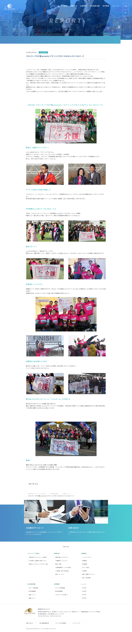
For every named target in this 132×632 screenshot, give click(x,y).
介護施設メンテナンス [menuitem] (61, 560)
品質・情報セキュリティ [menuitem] (88, 574)
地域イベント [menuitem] (32, 594)
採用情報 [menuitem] (106, 6)
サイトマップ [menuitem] (76, 623)
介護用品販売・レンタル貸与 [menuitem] (63, 567)
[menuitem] (126, 6)
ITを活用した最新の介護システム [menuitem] (38, 560)
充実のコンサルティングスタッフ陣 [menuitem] (38, 564)
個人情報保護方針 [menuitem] (44, 623)
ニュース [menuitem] (115, 6)
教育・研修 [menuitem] (58, 564)
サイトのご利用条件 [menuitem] (61, 623)
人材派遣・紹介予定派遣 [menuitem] (62, 571)
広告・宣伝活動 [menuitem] (86, 577)
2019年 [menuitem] (84, 588)
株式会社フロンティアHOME (37, 494)
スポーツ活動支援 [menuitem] (33, 588)
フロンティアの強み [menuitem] (60, 6)
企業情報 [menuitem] (83, 6)
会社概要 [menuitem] (84, 564)
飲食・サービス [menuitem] (59, 574)
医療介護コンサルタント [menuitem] (62, 557)
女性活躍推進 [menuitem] (32, 591)
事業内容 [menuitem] (74, 6)
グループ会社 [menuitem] (85, 567)
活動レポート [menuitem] (32, 598)
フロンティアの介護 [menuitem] (60, 594)
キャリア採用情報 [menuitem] (60, 588)
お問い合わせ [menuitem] (29, 623)
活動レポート (67, 494)
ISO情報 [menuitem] (84, 571)
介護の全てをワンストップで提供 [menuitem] (38, 557)
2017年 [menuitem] (84, 594)
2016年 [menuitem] (84, 598)
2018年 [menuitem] (84, 591)
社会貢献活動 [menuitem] (95, 6)
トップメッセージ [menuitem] (87, 557)
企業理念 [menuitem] (84, 560)
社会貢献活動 (54, 494)
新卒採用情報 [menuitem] (59, 591)
